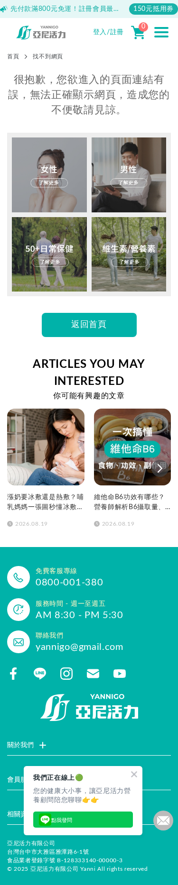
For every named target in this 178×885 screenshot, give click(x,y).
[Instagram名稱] (66, 673)
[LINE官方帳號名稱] (40, 673)
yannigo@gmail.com (79, 647)
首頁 (13, 56)
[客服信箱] (93, 673)
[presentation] (160, 468)
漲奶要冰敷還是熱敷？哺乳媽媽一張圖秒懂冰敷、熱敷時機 (45, 503)
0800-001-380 (69, 582)
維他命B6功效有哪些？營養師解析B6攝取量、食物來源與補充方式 (130, 503)
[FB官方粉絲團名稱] (13, 673)
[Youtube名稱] (119, 673)
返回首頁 (89, 324)
